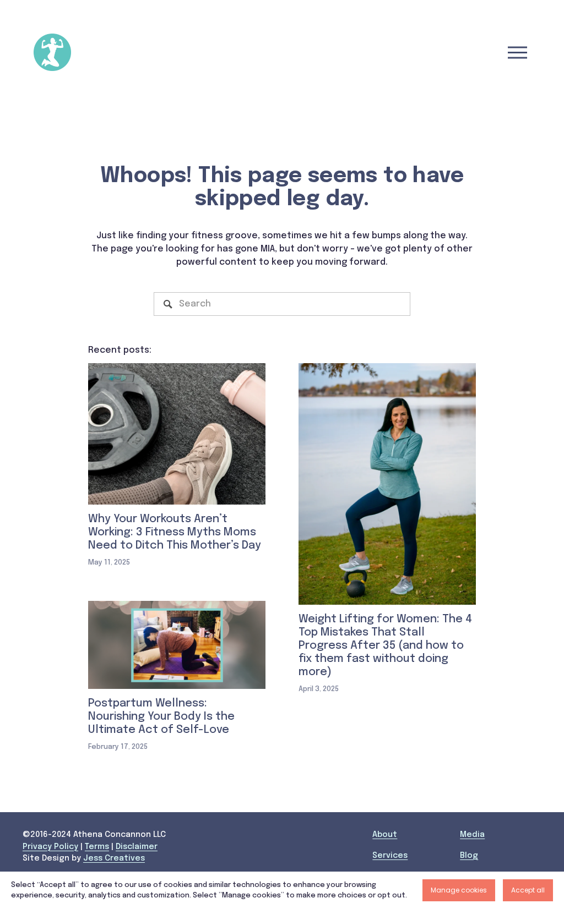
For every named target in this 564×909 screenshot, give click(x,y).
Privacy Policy (50, 847)
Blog (469, 855)
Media (472, 835)
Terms (97, 847)
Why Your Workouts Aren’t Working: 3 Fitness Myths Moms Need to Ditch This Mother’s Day (174, 532)
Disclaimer (137, 847)
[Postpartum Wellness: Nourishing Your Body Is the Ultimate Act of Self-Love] (176, 645)
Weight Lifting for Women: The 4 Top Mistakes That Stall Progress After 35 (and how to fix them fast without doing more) (385, 646)
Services (390, 855)
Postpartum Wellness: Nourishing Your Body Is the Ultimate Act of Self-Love (161, 717)
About (384, 835)
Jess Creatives (114, 858)
